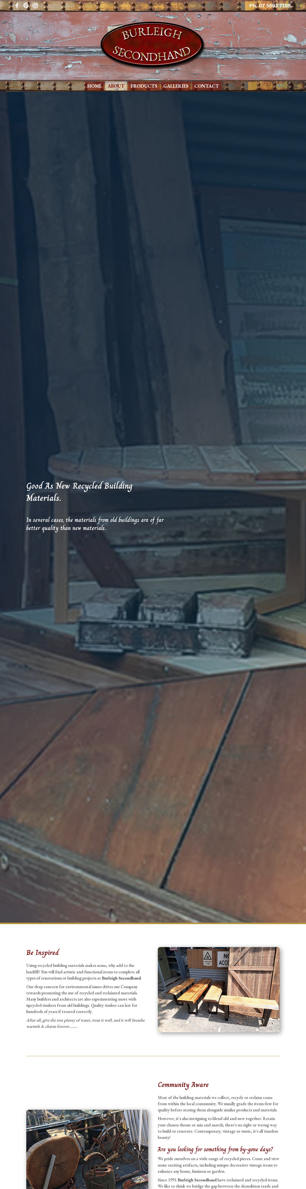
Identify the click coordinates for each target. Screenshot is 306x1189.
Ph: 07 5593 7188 (270, 6)
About (116, 86)
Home (94, 86)
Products (144, 86)
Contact (206, 86)
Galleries (175, 86)
